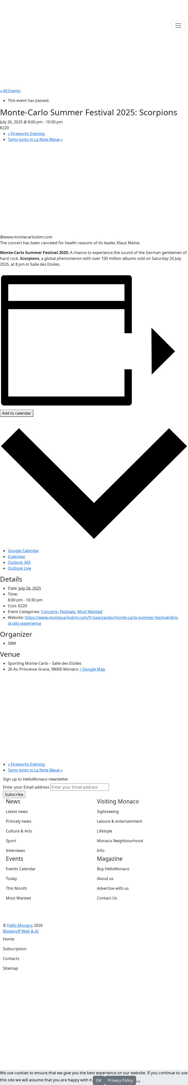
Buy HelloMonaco (113, 868)
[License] (41, 931)
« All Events (10, 90)
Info (101, 850)
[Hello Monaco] (27, 25)
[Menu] (178, 25)
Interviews (15, 850)
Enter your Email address (26, 787)
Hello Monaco (20, 925)
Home (8, 939)
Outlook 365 (19, 562)
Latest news (17, 811)
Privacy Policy (120, 1080)
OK (99, 1080)
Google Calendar (23, 550)
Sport (11, 840)
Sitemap (10, 968)
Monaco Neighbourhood (120, 840)
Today (11, 878)
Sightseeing (108, 811)
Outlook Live (19, 568)
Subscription (14, 948)
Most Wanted (89, 611)
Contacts (11, 958)
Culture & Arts (19, 831)
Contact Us (107, 898)
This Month (16, 888)
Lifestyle (104, 831)
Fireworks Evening (26, 133)
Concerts (49, 611)
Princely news (18, 821)
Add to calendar (16, 413)
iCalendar (16, 556)
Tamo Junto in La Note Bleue (35, 139)
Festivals (67, 611)
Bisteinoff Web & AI (20, 931)
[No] (138, 1081)
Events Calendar (21, 868)
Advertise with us (113, 888)
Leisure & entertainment (119, 821)
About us (105, 878)
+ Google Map (92, 669)
